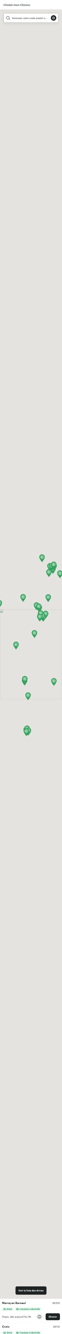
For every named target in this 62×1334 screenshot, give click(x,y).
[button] (16, 645)
